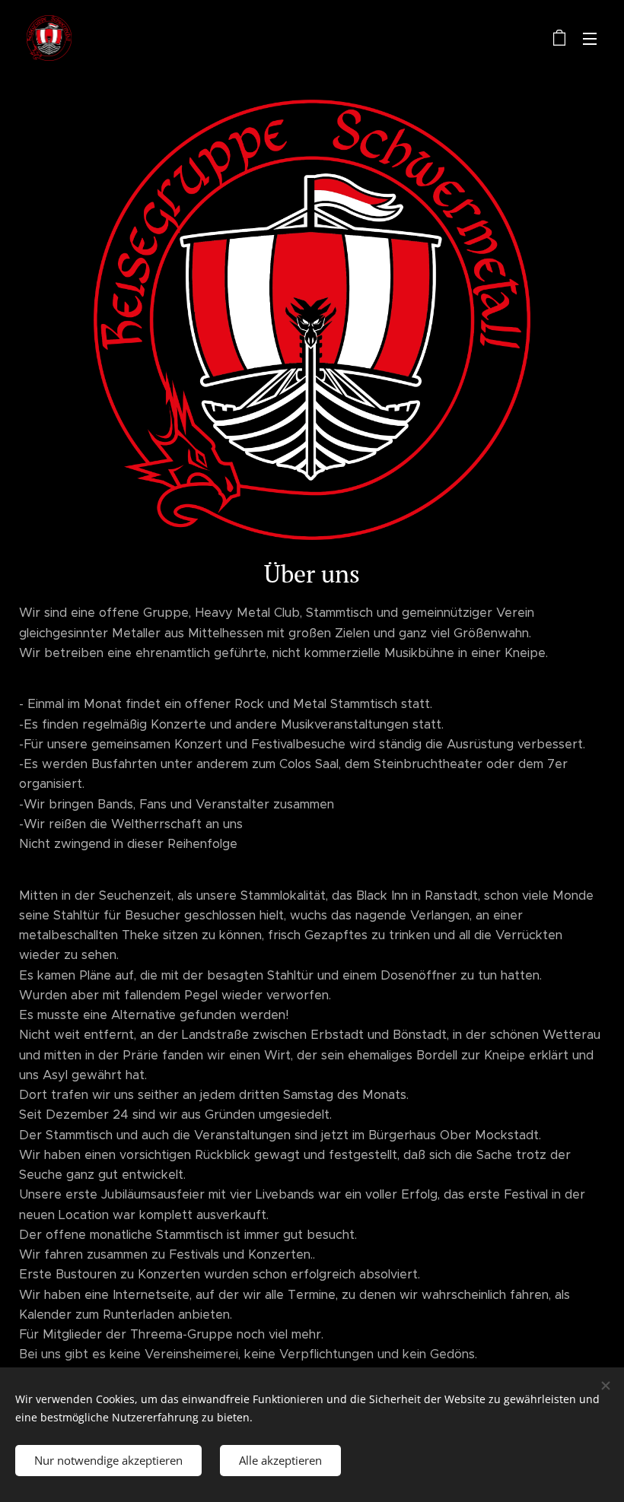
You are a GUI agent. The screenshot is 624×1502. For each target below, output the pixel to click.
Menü (590, 38)
